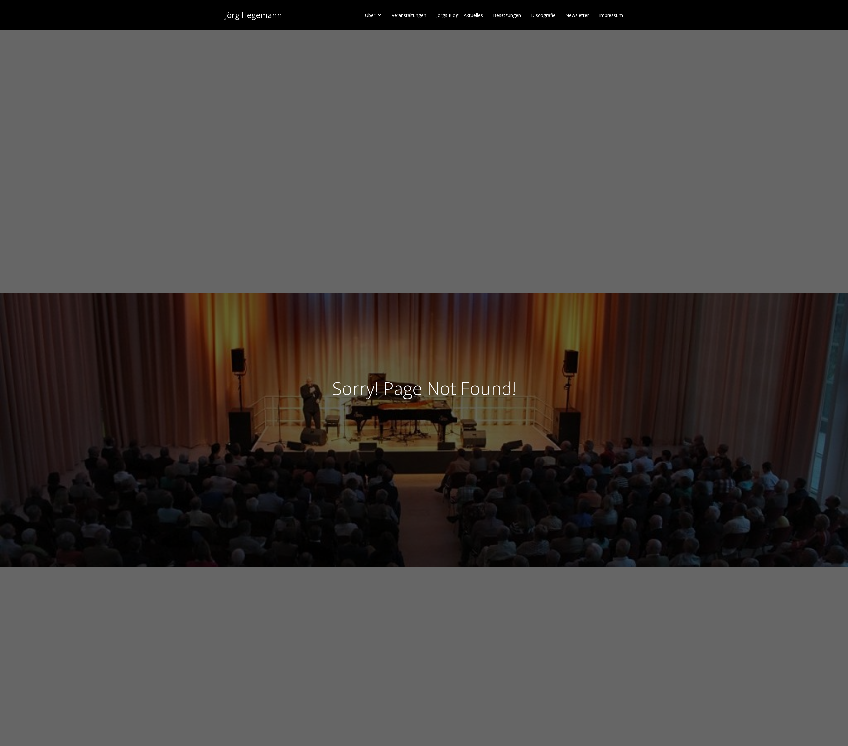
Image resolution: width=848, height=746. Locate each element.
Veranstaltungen (409, 15)
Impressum (611, 15)
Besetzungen (507, 15)
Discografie (543, 15)
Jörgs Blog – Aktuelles (459, 15)
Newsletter (577, 15)
